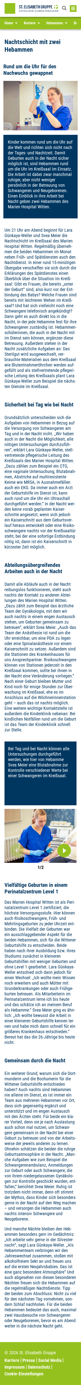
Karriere (11, 1360)
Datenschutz (39, 1367)
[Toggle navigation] (73, 8)
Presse (28, 1360)
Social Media (49, 1360)
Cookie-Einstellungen (23, 1373)
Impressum (14, 1367)
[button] (65, 8)
